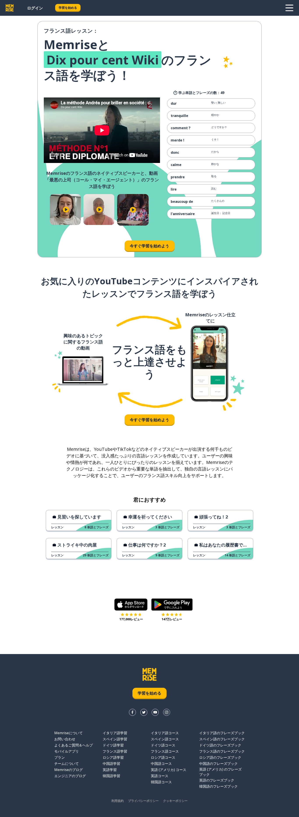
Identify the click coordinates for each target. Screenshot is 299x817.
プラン (59, 757)
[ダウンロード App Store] (131, 604)
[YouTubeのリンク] (155, 712)
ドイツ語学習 (113, 745)
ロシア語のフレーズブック (220, 757)
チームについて (66, 763)
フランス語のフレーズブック (222, 751)
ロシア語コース (163, 757)
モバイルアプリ (66, 751)
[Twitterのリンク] (143, 712)
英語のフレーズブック (216, 780)
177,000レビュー (131, 619)
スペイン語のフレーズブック (222, 739)
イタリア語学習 (115, 732)
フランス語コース (165, 751)
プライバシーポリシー (143, 801)
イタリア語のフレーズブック (222, 732)
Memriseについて (68, 732)
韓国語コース (161, 782)
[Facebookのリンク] (132, 712)
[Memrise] (9, 8)
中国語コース (161, 763)
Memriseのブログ (68, 769)
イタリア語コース (165, 732)
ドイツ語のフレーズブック (220, 745)
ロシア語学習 (113, 757)
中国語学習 (111, 763)
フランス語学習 (115, 751)
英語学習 (110, 769)
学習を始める (68, 7)
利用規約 (117, 801)
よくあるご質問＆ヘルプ (73, 745)
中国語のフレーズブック (218, 763)
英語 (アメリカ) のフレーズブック (220, 772)
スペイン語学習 (115, 739)
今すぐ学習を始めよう (149, 245)
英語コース (159, 775)
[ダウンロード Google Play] (172, 604)
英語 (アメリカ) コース (168, 769)
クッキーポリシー (175, 801)
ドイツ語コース (163, 745)
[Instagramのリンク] (166, 712)
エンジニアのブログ (70, 775)
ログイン (35, 8)
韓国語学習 (111, 775)
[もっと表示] (289, 8)
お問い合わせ (64, 739)
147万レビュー (172, 619)
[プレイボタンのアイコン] (66, 209)
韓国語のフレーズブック (218, 786)
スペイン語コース (165, 739)
